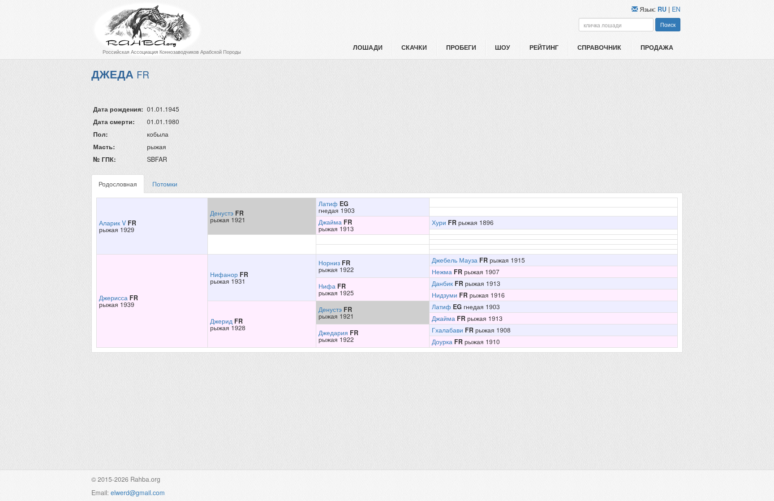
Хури (439, 222)
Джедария (333, 332)
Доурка (442, 341)
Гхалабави (447, 329)
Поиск (667, 24)
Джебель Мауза (454, 259)
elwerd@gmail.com (138, 492)
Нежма (442, 271)
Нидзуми (444, 294)
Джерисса (113, 297)
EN (676, 8)
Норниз (329, 262)
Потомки (164, 183)
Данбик (442, 283)
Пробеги (461, 47)
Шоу (502, 47)
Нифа (326, 285)
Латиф (328, 203)
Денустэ (221, 212)
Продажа (657, 47)
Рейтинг (544, 47)
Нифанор (224, 274)
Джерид (221, 320)
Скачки (414, 47)
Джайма (330, 221)
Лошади (368, 47)
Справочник (599, 47)
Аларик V (112, 222)
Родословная (118, 183)
